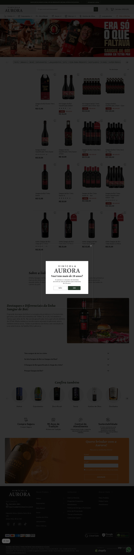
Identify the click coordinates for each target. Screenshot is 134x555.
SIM (74, 288)
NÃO (60, 288)
